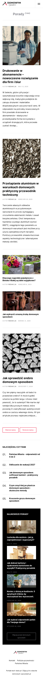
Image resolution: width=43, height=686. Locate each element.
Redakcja (12, 86)
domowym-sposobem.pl (21, 674)
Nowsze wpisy (28, 430)
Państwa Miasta (21, 663)
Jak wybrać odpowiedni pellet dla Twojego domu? (21, 621)
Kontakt (12, 660)
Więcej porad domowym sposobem (21, 636)
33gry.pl (25, 671)
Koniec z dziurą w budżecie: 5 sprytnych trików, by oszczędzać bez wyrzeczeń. (21, 594)
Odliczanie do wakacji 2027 (22, 464)
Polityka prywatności (25, 660)
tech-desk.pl (16, 671)
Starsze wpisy (10, 430)
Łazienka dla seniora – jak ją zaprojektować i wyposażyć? (20, 538)
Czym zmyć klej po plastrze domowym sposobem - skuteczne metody (22, 488)
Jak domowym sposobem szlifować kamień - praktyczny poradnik (23, 475)
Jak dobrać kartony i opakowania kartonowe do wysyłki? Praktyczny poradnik (21, 565)
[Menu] (37, 4)
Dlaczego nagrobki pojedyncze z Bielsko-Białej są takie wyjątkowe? (19, 279)
